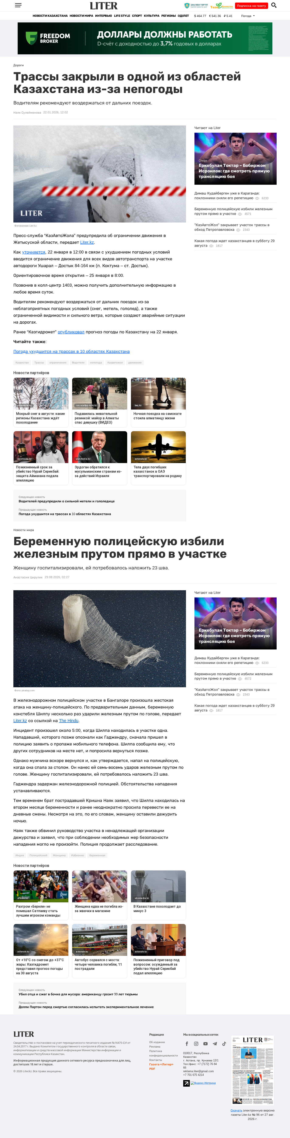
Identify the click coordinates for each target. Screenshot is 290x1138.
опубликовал (71, 332)
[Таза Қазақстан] (222, 5)
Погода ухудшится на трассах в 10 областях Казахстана (71, 351)
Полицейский (38, 855)
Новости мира (81, 16)
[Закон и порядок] (197, 5)
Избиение (77, 855)
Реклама (154, 1046)
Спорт (137, 16)
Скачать (236, 1110)
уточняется (33, 252)
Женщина (59, 855)
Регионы (168, 16)
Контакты (155, 1060)
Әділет (183, 16)
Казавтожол (115, 362)
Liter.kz (87, 242)
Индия (19, 855)
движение (135, 362)
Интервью (103, 16)
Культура (151, 16)
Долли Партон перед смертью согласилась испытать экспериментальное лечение (86, 1007)
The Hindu (68, 720)
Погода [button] (246, 16)
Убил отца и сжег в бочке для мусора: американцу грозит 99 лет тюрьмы (78, 994)
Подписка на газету (251, 5)
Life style (122, 16)
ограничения (57, 362)
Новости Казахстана (50, 16)
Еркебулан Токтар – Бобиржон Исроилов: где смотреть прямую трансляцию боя (234, 171)
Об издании (157, 1042)
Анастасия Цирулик (28, 577)
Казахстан (22, 362)
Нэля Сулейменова (27, 112)
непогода (96, 362)
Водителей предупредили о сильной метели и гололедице (67, 501)
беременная (97, 855)
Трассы (39, 362)
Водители (78, 362)
